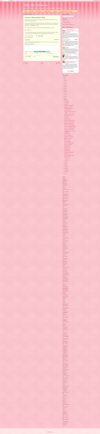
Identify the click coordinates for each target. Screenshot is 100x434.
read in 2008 (64, 354)
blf (62, 207)
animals (63, 188)
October (66, 104)
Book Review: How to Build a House (69, 120)
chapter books (64, 222)
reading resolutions (65, 360)
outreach (63, 332)
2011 (64, 94)
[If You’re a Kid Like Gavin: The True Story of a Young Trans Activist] (64, 62)
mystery (63, 314)
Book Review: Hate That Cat (68, 115)
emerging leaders (64, 252)
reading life (64, 359)
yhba (63, 426)
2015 (64, 88)
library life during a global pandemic (65, 289)
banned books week (30, 37)
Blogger (52, 431)
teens (63, 397)
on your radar (64, 328)
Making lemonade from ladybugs (69, 129)
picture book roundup (65, 336)
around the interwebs (65, 189)
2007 (64, 173)
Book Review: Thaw (67, 133)
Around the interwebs (67, 118)
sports (63, 385)
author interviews (65, 195)
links (63, 293)
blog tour (63, 208)
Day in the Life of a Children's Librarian (70, 126)
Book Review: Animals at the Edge (69, 124)
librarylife (63, 291)
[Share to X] (40, 35)
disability (63, 243)
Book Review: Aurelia (67, 110)
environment (64, 253)
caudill (63, 221)
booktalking (64, 218)
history (63, 275)
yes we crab (64, 424)
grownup (63, 268)
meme (63, 301)
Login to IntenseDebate (36, 51)
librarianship (64, 286)
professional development (64, 349)
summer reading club (65, 392)
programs (63, 351)
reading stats (64, 362)
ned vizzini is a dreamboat (64, 320)
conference (64, 230)
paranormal (64, 334)
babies (63, 196)
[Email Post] (36, 35)
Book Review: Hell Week (68, 144)
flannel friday (64, 258)
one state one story (65, 329)
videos (63, 409)
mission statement (65, 307)
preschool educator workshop (65, 347)
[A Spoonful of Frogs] (64, 57)
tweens (63, 403)
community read (64, 229)
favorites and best (65, 256)
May (65, 165)
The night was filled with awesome (69, 114)
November (66, 102)
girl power (64, 263)
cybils (63, 239)
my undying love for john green (65, 313)
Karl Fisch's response (32, 27)
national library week (65, 317)
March (66, 168)
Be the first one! (37, 42)
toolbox (63, 401)
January (66, 171)
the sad (63, 398)
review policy (64, 367)
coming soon (64, 228)
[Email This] (38, 35)
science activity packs (65, 375)
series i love (64, 382)
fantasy (63, 255)
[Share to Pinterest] (42, 35)
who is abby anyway (65, 417)
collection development (64, 226)
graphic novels (64, 267)
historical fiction (64, 274)
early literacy (64, 247)
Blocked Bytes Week (46, 19)
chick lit (63, 224)
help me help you (64, 273)
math (63, 299)
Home (26, 11)
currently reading (65, 237)
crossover (63, 236)
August (66, 160)
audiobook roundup (65, 191)
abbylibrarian (69, 22)
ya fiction (63, 423)
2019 (64, 81)
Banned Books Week (67, 145)
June (65, 163)
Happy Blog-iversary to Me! (68, 107)
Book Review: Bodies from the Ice (69, 142)
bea (62, 202)
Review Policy (39, 11)
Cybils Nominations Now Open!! (69, 155)
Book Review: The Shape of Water (69, 121)
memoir (63, 302)
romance (63, 368)
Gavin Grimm (67, 63)
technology (64, 394)
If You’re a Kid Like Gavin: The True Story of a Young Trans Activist (70, 62)
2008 (64, 99)
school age (64, 372)
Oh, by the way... (66, 117)
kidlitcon (63, 285)
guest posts (64, 270)
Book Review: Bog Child (68, 138)
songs (63, 383)
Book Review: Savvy (67, 153)
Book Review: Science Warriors (68, 136)
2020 (64, 80)
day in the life (64, 240)
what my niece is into (65, 414)
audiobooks (64, 194)
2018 (64, 83)
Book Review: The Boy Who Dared (69, 128)
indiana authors (64, 280)
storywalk (63, 390)
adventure (63, 183)
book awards (64, 211)
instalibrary (64, 283)
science (63, 374)
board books (64, 210)
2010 (64, 96)
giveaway (63, 264)
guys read (63, 271)
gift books (63, 261)
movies (63, 309)
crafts (63, 235)
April (65, 166)
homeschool (64, 277)
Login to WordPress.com (42, 51)
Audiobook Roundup (67, 141)
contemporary (64, 232)
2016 (64, 86)
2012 (64, 93)
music (63, 310)
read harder (64, 352)
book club (63, 212)
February (66, 170)
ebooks (63, 249)
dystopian (63, 246)
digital (63, 242)
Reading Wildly (47, 11)
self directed (64, 380)
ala (62, 186)
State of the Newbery (67, 150)
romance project (64, 370)
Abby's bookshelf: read (71, 29)
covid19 (63, 233)
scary (63, 371)
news (63, 325)
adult (63, 182)
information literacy (65, 281)
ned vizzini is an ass (65, 321)
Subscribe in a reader (66, 20)
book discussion (64, 214)
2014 (64, 89)
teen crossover (64, 396)
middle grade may (65, 305)
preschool (63, 345)
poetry (63, 340)
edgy (63, 250)
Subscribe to (26, 56)
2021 (64, 78)
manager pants (64, 296)
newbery (63, 324)
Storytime (55, 11)
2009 (64, 97)
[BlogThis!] (39, 35)
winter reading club (65, 419)
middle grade (64, 304)
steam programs (64, 386)
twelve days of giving (65, 404)
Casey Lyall (67, 55)
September (66, 158)
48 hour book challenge (64, 180)
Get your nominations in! (68, 135)
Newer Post (25, 63)
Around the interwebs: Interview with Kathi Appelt (69, 132)
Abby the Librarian (35, 5)
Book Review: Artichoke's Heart (69, 105)
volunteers (64, 411)
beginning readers (65, 204)
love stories (64, 294)
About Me (31, 11)
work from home (64, 421)
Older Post (58, 63)
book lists (63, 215)
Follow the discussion (58, 39)
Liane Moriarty (67, 40)
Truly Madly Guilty (68, 39)
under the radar (64, 406)
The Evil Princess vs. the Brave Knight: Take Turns (69, 31)
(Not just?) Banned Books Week (68, 152)
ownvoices (64, 333)
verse (63, 408)
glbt (63, 265)
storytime (63, 389)
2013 (64, 91)
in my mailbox (64, 278)
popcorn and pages (65, 342)
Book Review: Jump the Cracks (68, 123)
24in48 (63, 178)
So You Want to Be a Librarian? (66, 11)
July (65, 162)
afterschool (64, 185)
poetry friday (64, 341)
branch (63, 220)
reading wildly (64, 364)
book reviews (64, 217)
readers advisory (64, 355)
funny (63, 260)
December (66, 100)
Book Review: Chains (67, 147)
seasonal (63, 379)
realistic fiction (64, 365)
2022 (64, 77)
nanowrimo (64, 315)
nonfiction (63, 326)
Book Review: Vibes (67, 139)
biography (63, 205)
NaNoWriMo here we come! (68, 108)
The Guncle (66, 47)
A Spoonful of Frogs (68, 54)
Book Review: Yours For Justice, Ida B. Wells (70, 112)
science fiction (64, 378)
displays (63, 245)
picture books (64, 338)
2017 (64, 85)
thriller (63, 400)
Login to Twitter (48, 51)
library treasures (64, 290)
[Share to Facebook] (41, 35)
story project (64, 388)
